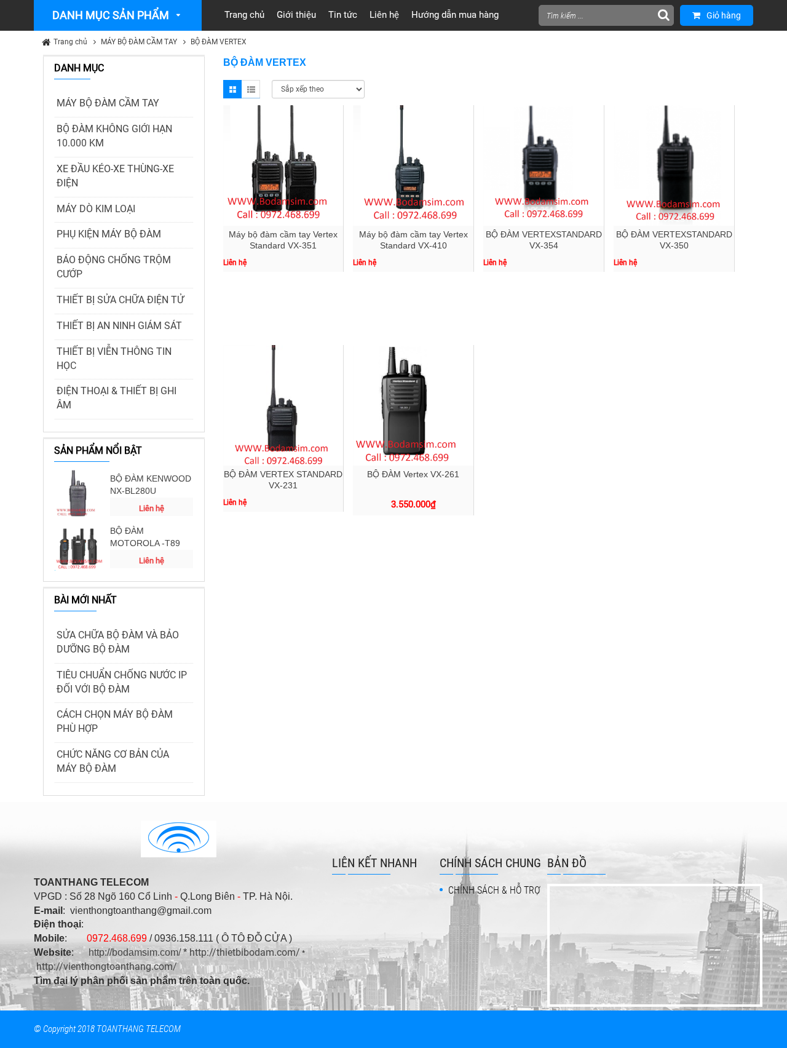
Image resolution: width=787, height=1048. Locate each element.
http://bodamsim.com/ (135, 952)
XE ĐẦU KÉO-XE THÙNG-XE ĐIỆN (115, 176)
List (251, 89)
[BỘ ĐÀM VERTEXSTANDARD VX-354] (543, 165)
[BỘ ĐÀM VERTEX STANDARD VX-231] (283, 405)
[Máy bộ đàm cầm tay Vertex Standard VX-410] (413, 165)
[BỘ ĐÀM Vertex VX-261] (413, 405)
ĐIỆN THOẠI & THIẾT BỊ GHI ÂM (116, 398)
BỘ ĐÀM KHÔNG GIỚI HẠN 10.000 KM (114, 136)
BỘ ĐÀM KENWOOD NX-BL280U (150, 485)
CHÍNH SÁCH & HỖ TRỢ (494, 890)
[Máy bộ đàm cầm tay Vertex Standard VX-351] (283, 165)
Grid (232, 89)
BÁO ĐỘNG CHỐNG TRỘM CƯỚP (114, 267)
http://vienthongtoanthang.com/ (106, 966)
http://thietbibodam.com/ (244, 952)
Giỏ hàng (723, 15)
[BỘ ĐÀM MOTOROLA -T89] (79, 546)
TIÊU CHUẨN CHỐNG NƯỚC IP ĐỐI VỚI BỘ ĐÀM (122, 682)
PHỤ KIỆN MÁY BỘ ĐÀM (109, 234)
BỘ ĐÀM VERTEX (219, 42)
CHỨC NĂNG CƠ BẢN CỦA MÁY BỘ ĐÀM (113, 761)
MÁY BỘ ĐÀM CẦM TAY (139, 42)
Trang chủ (70, 42)
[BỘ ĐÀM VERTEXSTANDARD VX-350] (674, 165)
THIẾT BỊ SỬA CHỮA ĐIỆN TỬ (120, 300)
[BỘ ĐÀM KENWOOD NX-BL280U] (79, 493)
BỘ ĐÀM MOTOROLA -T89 (145, 537)
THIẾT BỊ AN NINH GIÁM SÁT (119, 325)
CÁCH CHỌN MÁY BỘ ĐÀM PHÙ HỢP (115, 721)
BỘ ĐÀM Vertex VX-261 (413, 474)
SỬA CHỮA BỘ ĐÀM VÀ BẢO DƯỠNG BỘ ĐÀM (118, 642)
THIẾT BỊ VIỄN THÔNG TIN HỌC (114, 358)
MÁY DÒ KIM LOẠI (96, 209)
